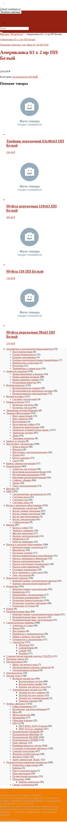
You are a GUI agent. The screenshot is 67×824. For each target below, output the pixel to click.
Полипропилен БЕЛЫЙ (25, 77)
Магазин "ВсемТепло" (12, 17)
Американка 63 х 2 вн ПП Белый (17, 39)
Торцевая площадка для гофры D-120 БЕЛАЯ (24, 44)
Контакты (11, 23)
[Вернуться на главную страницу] (21, 9)
